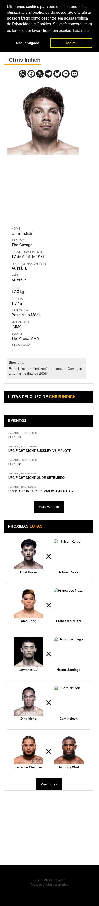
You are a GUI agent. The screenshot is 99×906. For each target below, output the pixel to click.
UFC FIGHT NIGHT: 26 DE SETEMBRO (36, 478)
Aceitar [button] (71, 43)
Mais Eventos (48, 507)
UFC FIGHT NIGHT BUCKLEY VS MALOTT (39, 451)
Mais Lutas (48, 784)
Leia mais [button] (81, 30)
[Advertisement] (43, 190)
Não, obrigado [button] (27, 43)
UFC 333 (14, 437)
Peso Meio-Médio (27, 315)
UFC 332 (14, 464)
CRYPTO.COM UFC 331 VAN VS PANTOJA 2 (40, 491)
